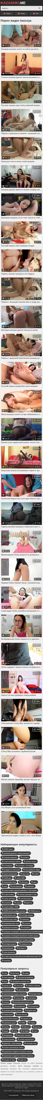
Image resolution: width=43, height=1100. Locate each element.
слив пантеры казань (12, 861)
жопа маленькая (10, 874)
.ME (13, 3)
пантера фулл (26, 899)
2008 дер (7, 878)
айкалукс (30, 886)
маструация (17, 886)
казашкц (7, 998)
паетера (7, 960)
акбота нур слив (10, 919)
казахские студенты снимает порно (18, 1052)
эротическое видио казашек (15, 994)
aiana (16, 1027)
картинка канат (10, 1023)
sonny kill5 (21, 878)
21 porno (7, 903)
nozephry (26, 927)
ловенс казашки (34, 986)
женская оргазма (24, 1035)
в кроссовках (9, 894)
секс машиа (8, 977)
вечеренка (8, 1035)
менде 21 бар (9, 1060)
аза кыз (38, 1027)
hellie (23, 1023)
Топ (37, 13)
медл (6, 1031)
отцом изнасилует (27, 1039)
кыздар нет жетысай (12, 870)
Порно (8, 13)
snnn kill (19, 986)
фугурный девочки (26, 977)
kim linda (15, 973)
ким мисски (22, 1014)
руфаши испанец (11, 927)
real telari (32, 998)
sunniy (6, 1002)
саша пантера (9, 899)
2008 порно (8, 849)
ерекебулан (8, 948)
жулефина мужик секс (21, 981)
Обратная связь (28, 1095)
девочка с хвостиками (12, 1043)
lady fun (23, 1060)
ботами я (22, 948)
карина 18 (27, 1019)
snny (15, 1031)
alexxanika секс (10, 915)
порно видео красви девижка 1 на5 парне (20, 890)
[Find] (39, 8)
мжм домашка (9, 952)
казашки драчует (10, 857)
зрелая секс (23, 990)
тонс (35, 1031)
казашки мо (8, 990)
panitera (26, 857)
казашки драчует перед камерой (17, 853)
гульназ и (7, 1006)
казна (18, 903)
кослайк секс (31, 1043)
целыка (27, 923)
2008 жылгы (35, 911)
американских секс (11, 923)
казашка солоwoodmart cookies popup (19, 940)
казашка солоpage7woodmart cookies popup (21, 936)
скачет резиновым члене (13, 1047)
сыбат (36, 874)
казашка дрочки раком (13, 1010)
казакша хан (26, 944)
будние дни (31, 1010)
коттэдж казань (27, 915)
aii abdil (25, 1031)
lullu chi (27, 1027)
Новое (22, 13)
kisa (5, 981)
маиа (27, 973)
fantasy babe (36, 994)
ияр (5, 886)
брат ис (29, 903)
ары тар (25, 874)
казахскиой (8, 1014)
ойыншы (24, 882)
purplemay (21, 1006)
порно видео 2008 (11, 907)
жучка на (7, 986)
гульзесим (34, 1006)
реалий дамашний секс (23, 1002)
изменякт (25, 919)
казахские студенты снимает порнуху (18, 1056)
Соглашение (14, 1095)
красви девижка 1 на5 (27, 894)
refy (5, 973)
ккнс (35, 882)
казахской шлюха (11, 1019)
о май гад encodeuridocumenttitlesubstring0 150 (22, 956)
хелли (6, 1027)
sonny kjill (19, 998)
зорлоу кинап (31, 861)
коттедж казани (10, 944)
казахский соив (10, 882)
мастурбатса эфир (32, 870)
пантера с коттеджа (25, 866)
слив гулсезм (9, 1039)
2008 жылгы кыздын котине (14, 911)
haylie (33, 1023)
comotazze (8, 866)
